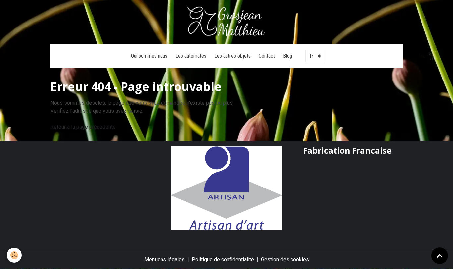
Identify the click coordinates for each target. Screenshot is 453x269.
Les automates (190, 56)
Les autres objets (232, 56)
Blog (287, 56)
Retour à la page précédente (83, 127)
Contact (267, 56)
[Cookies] (14, 255)
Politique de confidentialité (223, 259)
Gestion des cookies (285, 259)
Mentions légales (164, 259)
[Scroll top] (439, 255)
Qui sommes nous (149, 56)
